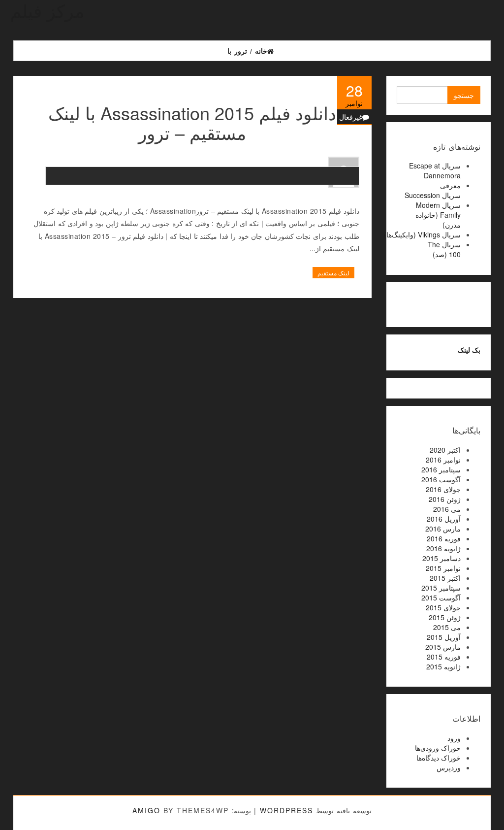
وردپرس (449, 767)
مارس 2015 (443, 647)
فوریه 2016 (444, 538)
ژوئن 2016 (445, 499)
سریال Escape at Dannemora (435, 170)
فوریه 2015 (444, 657)
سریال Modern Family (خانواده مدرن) (438, 215)
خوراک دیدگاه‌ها (438, 758)
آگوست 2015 (441, 597)
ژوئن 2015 (445, 617)
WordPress (286, 810)
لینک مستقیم (333, 272)
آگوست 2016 (441, 479)
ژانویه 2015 (443, 666)
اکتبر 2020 (445, 450)
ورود (454, 738)
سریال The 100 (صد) (444, 249)
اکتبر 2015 (445, 578)
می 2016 (447, 509)
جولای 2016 (443, 489)
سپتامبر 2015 (441, 588)
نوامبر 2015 (443, 568)
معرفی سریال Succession (433, 190)
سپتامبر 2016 (441, 469)
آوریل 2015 (444, 637)
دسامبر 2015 (441, 558)
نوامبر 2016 (443, 460)
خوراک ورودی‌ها (438, 748)
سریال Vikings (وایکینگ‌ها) (422, 234)
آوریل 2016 (444, 519)
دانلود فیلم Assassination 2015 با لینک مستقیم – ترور (192, 122)
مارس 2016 (443, 528)
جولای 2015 (443, 607)
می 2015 (447, 627)
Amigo (146, 810)
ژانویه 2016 (443, 548)
